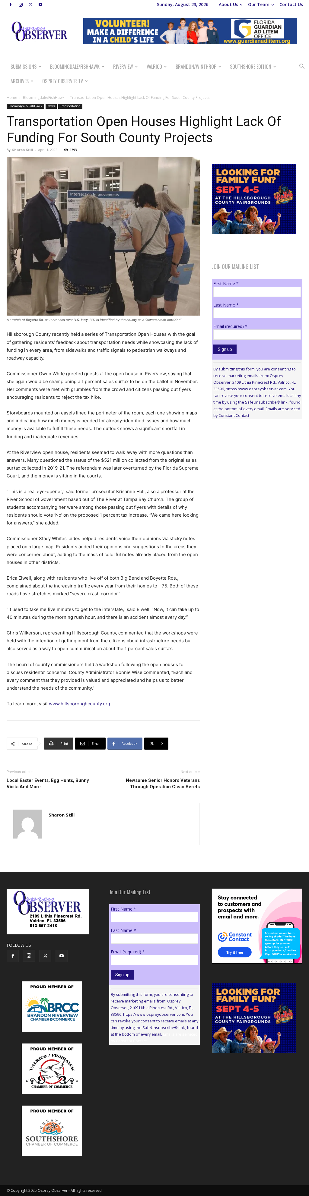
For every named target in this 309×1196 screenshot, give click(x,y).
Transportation (70, 106)
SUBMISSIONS (24, 66)
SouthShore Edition (250, 66)
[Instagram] (20, 4)
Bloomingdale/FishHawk (75, 66)
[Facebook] (10, 4)
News (51, 106)
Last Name (226, 305)
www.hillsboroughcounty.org (79, 704)
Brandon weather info (257, 479)
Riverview (123, 66)
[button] (302, 67)
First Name (226, 283)
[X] (30, 4)
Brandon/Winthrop (196, 66)
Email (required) (230, 326)
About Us (228, 4)
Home (12, 97)
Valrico (154, 66)
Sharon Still (22, 149)
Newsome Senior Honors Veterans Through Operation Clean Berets (163, 783)
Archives (20, 81)
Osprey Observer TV (62, 81)
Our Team (258, 4)
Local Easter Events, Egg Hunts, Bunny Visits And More (48, 783)
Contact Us (291, 4)
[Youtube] (40, 4)
